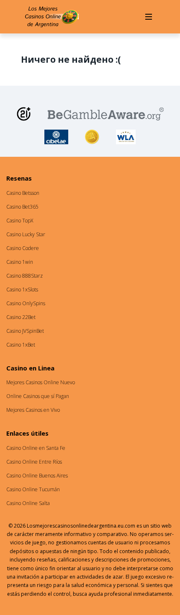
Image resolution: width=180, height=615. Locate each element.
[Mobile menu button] (148, 16)
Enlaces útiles (27, 433)
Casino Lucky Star (25, 234)
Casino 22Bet (21, 317)
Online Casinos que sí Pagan (37, 396)
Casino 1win (19, 261)
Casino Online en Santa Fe (35, 448)
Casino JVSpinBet (25, 330)
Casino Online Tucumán (33, 489)
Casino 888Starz (24, 275)
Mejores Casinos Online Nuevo (40, 382)
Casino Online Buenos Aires (37, 475)
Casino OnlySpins (25, 303)
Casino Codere (22, 248)
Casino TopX (19, 220)
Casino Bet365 (22, 206)
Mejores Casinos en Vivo (33, 409)
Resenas (19, 178)
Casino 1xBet (20, 344)
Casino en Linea (30, 368)
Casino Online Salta (28, 503)
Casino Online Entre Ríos (34, 461)
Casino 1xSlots (22, 289)
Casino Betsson (22, 192)
